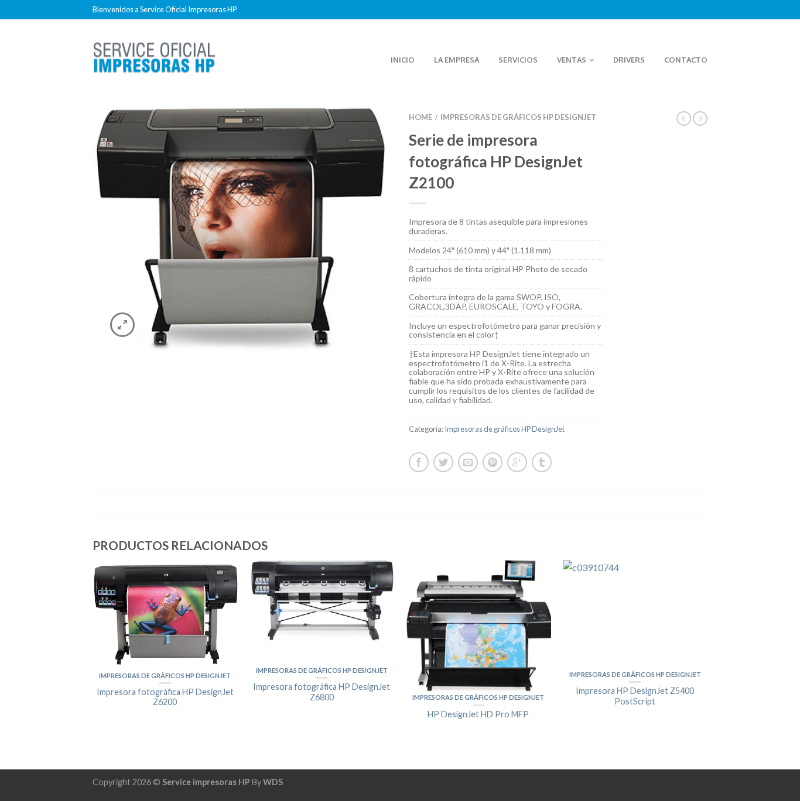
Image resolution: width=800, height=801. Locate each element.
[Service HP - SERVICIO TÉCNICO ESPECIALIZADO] (154, 54)
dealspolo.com (122, 749)
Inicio (403, 59)
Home (420, 117)
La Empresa (456, 59)
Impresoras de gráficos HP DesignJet (518, 117)
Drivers (629, 59)
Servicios (518, 59)
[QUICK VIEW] (165, 614)
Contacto (685, 59)
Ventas (571, 59)
